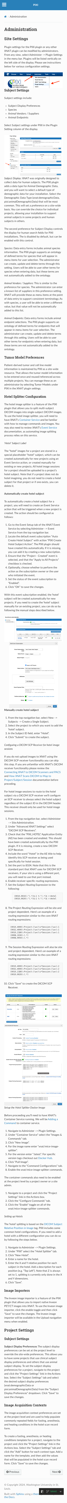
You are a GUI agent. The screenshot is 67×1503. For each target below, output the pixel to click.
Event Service (49, 427)
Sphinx (20, 1494)
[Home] (5, 16)
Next (55, 1472)
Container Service (29, 420)
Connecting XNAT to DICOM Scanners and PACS (32, 772)
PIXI (35, 5)
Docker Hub (45, 1158)
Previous (14, 1472)
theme (36, 1494)
